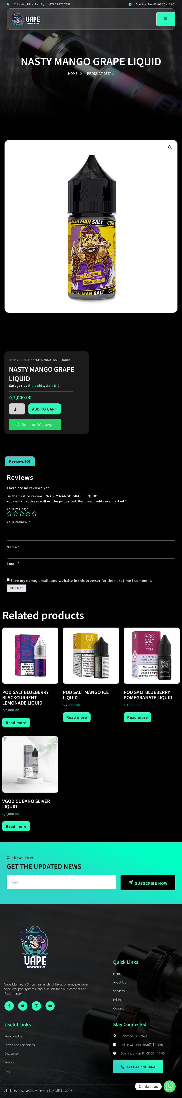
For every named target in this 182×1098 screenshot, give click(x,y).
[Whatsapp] (170, 1086)
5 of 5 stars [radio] (34, 513)
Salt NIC (53, 385)
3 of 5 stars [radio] (21, 513)
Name (13, 547)
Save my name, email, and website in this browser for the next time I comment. (81, 580)
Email (13, 563)
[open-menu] (165, 19)
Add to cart (44, 409)
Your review (18, 521)
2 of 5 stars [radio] (15, 513)
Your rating (18, 508)
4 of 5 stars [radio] (28, 513)
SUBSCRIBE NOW (151, 883)
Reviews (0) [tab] (19, 461)
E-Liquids (24, 359)
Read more (16, 722)
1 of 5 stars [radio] (9, 513)
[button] (170, 147)
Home (12, 359)
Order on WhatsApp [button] (38, 424)
